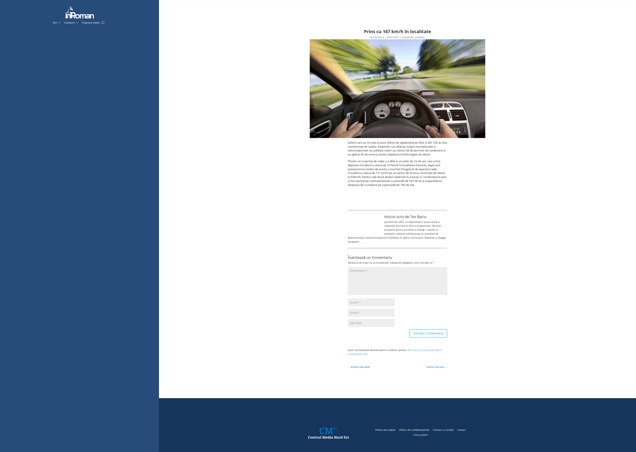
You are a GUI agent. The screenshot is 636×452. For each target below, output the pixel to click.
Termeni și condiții (443, 429)
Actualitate (408, 37)
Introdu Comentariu (428, 333)
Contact (461, 429)
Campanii (69, 23)
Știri (55, 23)
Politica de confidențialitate (414, 429)
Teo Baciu (378, 37)
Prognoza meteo (91, 23)
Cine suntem (421, 434)
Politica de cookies (385, 429)
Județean (420, 37)
